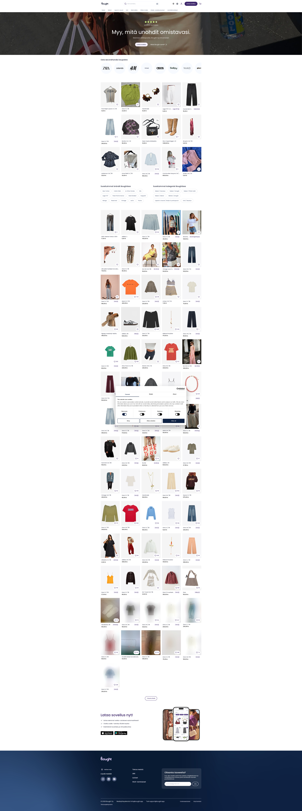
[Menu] (177, 3)
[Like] (117, 104)
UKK (133, 773)
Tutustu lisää (151, 698)
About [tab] (174, 394)
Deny (128, 421)
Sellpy (196, 592)
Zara (115, 141)
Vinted (176, 269)
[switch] (142, 414)
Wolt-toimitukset (139, 782)
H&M (197, 398)
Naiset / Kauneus (160, 191)
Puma (140, 200)
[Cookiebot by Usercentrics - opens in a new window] (178, 389)
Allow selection (151, 421)
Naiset (103, 10)
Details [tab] (151, 394)
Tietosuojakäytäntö (107, 804)
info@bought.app (137, 801)
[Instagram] (103, 779)
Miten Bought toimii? (158, 45)
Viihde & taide (144, 10)
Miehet (110, 10)
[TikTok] (114, 779)
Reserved (114, 200)
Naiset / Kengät (174, 191)
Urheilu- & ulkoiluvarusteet (158, 10)
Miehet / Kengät (173, 196)
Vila (140, 191)
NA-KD (155, 269)
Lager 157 (175, 109)
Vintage (123, 200)
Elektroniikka (134, 10)
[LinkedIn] (108, 779)
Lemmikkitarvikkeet (172, 10)
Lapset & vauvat (118, 10)
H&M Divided (132, 196)
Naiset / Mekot (159, 196)
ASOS (115, 560)
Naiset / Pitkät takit (190, 191)
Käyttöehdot (197, 801)
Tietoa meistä (137, 769)
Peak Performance (118, 196)
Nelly (135, 333)
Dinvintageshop (194, 236)
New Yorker (106, 191)
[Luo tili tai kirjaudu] (181, 4)
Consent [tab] (127, 394)
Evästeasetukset (185, 801)
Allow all (173, 421)
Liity (195, 784)
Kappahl (143, 196)
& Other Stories (130, 191)
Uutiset (135, 778)
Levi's (132, 200)
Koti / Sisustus (187, 200)
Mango (105, 200)
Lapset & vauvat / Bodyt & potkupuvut (167, 200)
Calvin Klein (117, 191)
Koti (127, 10)
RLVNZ (155, 463)
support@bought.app (157, 801)
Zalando (196, 109)
